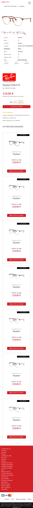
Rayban (21, 6)
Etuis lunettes (5, 478)
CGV (12, 499)
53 (21, 102)
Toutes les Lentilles (6, 468)
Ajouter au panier (16, 106)
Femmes (3, 452)
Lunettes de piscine (6, 473)
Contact (6, 499)
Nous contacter (5, 487)
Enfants (3, 454)
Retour (30, 499)
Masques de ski (5, 471)
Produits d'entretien (7, 480)
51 (16, 102)
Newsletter (4, 489)
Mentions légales (21, 499)
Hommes (4, 450)
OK (19, 507)
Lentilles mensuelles (7, 466)
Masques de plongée (7, 475)
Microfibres (4, 482)
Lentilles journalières (7, 464)
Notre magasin (5, 485)
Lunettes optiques (10, 6)
